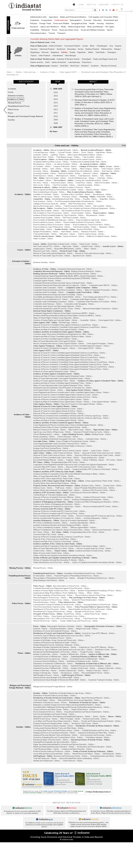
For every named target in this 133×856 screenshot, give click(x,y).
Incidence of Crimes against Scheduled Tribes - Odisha (54, 381)
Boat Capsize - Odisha (110, 171)
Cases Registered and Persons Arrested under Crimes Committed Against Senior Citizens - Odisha (71, 392)
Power (55, 30)
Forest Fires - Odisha (84, 183)
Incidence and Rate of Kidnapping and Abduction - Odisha (96, 502)
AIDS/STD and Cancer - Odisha (45, 719)
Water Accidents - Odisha (43, 239)
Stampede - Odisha (106, 227)
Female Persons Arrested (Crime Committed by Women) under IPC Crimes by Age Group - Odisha (70, 416)
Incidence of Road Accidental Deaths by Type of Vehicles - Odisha (58, 215)
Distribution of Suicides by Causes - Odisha (49, 702)
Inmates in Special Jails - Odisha (71, 670)
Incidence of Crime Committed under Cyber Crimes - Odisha (56, 458)
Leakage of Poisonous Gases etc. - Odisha (49, 204)
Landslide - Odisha (40, 155)
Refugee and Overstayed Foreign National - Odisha (19, 686)
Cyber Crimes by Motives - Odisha (66, 453)
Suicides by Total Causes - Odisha (85, 723)
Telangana (111, 52)
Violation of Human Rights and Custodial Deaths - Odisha (55, 320)
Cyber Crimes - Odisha (99, 451)
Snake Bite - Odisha (107, 199)
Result (93, 81)
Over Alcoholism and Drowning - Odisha (95, 735)
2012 (56, 109)
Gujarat (118, 46)
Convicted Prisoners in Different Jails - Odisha (50, 656)
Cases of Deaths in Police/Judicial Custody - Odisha (75, 441)
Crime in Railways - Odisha (67, 437)
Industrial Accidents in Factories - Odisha (74, 187)
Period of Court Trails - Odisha (45, 251)
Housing (100, 23)
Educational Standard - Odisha (61, 629)
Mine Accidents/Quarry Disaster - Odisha (48, 192)
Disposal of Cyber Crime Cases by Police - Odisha (52, 455)
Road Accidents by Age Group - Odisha (91, 220)
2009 (56, 119)
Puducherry (86, 62)
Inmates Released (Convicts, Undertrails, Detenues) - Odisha (56, 645)
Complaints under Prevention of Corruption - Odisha (96, 302)
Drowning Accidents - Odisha (44, 173)
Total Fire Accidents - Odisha (63, 185)
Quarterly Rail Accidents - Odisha (46, 211)
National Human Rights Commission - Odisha (100, 308)
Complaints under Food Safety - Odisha (48, 292)
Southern (95, 66)
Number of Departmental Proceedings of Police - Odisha (99, 591)
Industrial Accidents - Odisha (88, 185)
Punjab (72, 52)
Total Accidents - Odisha (91, 157)
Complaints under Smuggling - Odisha (79, 304)
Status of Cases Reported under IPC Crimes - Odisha (53, 476)
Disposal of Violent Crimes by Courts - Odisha (91, 432)
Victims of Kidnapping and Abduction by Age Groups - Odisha (56, 506)
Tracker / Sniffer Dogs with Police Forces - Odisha (79, 621)
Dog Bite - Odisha (90, 199)
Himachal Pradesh (47, 49)
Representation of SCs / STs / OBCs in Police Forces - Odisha (56, 618)
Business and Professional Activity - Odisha (70, 756)
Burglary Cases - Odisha (91, 485)
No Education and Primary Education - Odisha (94, 747)
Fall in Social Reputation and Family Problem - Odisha (53, 714)
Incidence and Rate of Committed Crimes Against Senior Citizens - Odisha (61, 402)
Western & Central (108, 66)
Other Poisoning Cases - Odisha (80, 204)
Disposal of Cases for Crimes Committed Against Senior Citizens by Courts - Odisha (65, 395)
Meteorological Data (77, 26)
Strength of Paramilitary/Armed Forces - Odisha (96, 578)
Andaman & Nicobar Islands (67, 59)
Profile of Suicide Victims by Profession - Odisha (51, 751)
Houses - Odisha (70, 169)
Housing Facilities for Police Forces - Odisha (100, 604)
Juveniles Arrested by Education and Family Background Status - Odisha (60, 525)
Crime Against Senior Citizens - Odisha (48, 390)
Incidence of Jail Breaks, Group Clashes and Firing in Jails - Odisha (58, 640)
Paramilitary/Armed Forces (19, 106)
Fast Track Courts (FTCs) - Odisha (46, 246)
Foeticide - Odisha (73, 460)
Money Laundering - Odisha (43, 437)
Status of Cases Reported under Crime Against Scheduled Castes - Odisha (61, 378)
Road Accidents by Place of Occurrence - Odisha (51, 225)
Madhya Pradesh (92, 49)
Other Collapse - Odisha (89, 169)
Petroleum (45, 30)
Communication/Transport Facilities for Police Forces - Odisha (57, 604)
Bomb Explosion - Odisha (43, 176)
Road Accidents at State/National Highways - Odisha (53, 220)
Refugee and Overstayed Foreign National (25, 116)
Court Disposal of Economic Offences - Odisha (87, 492)
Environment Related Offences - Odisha (48, 460)
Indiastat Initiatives (66, 802)
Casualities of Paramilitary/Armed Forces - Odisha (83, 573)
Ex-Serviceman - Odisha (42, 576)
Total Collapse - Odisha (110, 169)
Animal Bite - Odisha (104, 197)
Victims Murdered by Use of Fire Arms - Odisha (51, 562)
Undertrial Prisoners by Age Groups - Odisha (50, 666)
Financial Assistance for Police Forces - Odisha (51, 600)
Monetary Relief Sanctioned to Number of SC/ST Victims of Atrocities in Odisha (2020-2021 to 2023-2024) (95, 102)
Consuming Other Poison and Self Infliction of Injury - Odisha (56, 730)
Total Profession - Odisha (72, 761)
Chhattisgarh (102, 46)
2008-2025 (57, 89)
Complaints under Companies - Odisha (48, 288)
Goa (111, 46)
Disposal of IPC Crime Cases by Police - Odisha (51, 469)
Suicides (11, 120)
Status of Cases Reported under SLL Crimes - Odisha (53, 548)
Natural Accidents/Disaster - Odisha (64, 150)
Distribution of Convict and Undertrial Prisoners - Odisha (54, 631)
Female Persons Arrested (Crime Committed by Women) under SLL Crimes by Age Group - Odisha (70, 418)
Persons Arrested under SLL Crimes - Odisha (94, 548)
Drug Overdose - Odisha (42, 201)
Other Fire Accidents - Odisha (106, 183)
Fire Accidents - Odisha (42, 180)
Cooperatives (47, 20)
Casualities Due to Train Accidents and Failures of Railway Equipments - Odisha (84, 208)
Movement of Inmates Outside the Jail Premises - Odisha (54, 647)
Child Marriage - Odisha (68, 322)
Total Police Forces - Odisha (94, 618)
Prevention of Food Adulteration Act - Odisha (50, 299)
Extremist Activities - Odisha (21, 262)
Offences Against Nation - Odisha (83, 527)
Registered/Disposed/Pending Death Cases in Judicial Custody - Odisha (60, 451)
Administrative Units (38, 17)
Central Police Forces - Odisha (95, 614)
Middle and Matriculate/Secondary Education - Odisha (53, 747)
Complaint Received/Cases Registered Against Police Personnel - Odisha (61, 588)
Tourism (51, 33)
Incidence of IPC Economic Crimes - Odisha (98, 490)
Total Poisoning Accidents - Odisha (77, 206)
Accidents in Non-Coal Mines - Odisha (75, 194)
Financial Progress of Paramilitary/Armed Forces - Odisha (77, 576)
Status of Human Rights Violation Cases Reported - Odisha (55, 318)
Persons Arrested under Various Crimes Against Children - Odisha (58, 343)
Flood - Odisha (87, 152)
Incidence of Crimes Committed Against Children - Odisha (55, 339)
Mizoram (45, 52)
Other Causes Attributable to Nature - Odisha (85, 155)
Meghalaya (34, 52)
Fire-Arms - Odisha (40, 183)
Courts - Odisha (23, 250)
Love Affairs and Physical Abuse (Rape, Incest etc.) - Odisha (55, 721)
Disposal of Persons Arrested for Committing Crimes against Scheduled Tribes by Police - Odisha (70, 369)
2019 (56, 99)
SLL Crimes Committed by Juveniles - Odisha (50, 527)
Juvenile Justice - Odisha (42, 249)
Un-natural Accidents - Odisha (65, 164)
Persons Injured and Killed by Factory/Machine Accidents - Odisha (58, 190)
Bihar (92, 46)
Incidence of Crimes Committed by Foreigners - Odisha (54, 348)
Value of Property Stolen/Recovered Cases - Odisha (94, 488)
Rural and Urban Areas (69, 30)
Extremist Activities (16, 95)
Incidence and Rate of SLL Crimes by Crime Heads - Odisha (55, 541)
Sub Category (26, 81)
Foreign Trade (45, 23)
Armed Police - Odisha (72, 614)
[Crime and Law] (19, 25)
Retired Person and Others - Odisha (86, 754)
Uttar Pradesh (44, 55)
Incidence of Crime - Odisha (22, 415)
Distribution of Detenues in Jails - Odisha (82, 661)
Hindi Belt (64, 66)
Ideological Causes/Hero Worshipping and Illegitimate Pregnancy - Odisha (61, 716)
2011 (56, 113)
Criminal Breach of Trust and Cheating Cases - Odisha (53, 495)
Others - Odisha (90, 249)
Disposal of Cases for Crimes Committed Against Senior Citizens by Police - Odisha (65, 397)
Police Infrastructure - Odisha (44, 602)
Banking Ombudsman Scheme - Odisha (81, 274)
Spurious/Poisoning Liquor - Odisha (47, 206)
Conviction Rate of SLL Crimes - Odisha (48, 534)
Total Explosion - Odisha (87, 176)
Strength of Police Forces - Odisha (88, 611)
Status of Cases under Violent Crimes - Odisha (51, 553)
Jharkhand (61, 49)
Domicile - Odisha (40, 629)
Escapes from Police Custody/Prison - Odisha (50, 448)
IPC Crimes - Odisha (114, 460)
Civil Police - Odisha (41, 616)
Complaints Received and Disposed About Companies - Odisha (57, 290)
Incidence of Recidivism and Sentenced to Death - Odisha (54, 643)
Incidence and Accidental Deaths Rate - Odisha (88, 162)
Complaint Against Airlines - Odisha (47, 281)
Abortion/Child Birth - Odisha (88, 229)
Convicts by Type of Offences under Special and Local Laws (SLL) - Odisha (61, 636)
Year (57, 81)
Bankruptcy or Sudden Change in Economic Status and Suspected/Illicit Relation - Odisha (66, 705)
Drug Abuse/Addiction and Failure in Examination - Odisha (86, 712)
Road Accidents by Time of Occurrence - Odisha (91, 225)
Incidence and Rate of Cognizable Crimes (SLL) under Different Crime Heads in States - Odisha (69, 546)
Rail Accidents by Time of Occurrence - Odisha (51, 213)
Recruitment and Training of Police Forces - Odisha (52, 611)
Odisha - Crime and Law (26, 72)
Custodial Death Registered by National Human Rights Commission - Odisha (62, 446)
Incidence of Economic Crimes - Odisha (98, 497)
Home (9, 72)
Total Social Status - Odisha (44, 700)
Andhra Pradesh (55, 46)
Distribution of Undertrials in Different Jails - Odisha (52, 663)
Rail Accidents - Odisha (102, 206)
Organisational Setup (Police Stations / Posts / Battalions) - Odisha (58, 593)
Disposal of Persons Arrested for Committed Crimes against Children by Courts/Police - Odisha (69, 327)
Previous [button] (5, 110)
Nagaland (55, 52)
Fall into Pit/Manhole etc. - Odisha (81, 178)
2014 (56, 102)
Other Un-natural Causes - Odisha (46, 197)
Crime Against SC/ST (68, 72)
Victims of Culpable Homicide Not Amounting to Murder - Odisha (96, 562)
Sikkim (90, 52)
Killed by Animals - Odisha (96, 190)
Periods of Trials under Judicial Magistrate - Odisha (52, 253)
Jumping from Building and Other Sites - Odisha (96, 733)
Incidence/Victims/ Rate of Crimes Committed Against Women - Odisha (60, 427)
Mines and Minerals (95, 26)
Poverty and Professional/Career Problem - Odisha (100, 721)
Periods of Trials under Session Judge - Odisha (93, 253)
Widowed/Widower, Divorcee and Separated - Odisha (78, 700)
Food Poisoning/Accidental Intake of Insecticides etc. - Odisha (78, 201)
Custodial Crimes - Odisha (96, 439)
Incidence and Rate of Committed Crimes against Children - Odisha (58, 329)
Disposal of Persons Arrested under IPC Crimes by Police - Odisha (58, 513)
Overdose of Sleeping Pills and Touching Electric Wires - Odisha (57, 737)
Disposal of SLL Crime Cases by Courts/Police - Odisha (54, 539)
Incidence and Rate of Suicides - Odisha (77, 749)
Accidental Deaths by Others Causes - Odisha (50, 162)
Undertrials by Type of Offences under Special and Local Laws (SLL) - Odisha (62, 650)
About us (91, 4)
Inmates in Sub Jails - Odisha (97, 670)
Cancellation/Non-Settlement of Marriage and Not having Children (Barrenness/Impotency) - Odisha (71, 707)
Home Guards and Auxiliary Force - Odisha (68, 616)
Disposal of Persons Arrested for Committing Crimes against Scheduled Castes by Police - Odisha (70, 364)
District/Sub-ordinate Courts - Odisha (62, 244)
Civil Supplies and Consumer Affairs (103, 17)
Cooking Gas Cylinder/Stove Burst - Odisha (91, 180)
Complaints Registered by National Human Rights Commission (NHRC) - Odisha (63, 313)
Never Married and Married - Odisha (95, 698)
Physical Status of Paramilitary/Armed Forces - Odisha (54, 578)
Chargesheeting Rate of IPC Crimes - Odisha (68, 462)
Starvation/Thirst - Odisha (43, 157)
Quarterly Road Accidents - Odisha (46, 218)
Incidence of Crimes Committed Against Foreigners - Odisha (86, 346)
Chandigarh (86, 59)
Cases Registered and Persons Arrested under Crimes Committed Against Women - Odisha (68, 425)
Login (81, 4)
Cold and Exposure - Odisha (44, 152)
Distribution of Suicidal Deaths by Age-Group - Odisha (70, 693)
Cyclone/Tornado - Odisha (68, 152)
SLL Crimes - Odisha (41, 532)
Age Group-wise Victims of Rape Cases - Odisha (52, 432)
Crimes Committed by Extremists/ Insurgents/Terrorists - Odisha (58, 439)
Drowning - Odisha (40, 171)
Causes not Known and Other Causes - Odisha (51, 709)
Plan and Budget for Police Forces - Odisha (49, 597)
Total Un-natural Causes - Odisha (91, 234)
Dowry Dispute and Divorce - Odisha (47, 712)
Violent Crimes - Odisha (42, 551)
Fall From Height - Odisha (56, 178)
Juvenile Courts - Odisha (90, 246)
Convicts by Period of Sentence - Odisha (48, 661)
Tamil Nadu (100, 52)
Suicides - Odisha (23, 727)
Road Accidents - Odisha (81, 213)
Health (92, 23)
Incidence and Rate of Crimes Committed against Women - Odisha (58, 420)
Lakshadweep (74, 62)
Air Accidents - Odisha (41, 166)
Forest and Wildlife (61, 23)
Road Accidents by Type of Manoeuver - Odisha (51, 227)
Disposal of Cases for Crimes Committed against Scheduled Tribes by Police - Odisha (66, 360)
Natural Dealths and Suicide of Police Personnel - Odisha (90, 609)
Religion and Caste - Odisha (86, 629)
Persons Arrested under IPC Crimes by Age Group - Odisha (99, 516)
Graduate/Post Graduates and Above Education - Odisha (54, 742)
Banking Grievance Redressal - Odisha (86, 271)
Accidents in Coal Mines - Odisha (45, 194)
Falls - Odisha (105, 176)
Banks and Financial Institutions (73, 17)
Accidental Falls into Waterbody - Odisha (83, 171)
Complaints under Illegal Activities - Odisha (87, 299)
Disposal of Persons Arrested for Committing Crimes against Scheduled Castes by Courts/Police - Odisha (73, 362)
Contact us (117, 4)
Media (63, 26)
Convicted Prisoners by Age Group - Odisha (50, 659)
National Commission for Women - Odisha (49, 430)
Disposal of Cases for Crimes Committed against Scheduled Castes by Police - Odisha (66, 355)
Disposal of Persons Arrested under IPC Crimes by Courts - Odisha (59, 511)
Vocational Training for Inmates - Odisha (103, 680)
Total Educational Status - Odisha (46, 749)
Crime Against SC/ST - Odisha (89, 348)
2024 (56, 96)
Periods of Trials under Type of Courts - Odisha (51, 256)
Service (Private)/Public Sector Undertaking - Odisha (79, 758)
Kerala (80, 49)
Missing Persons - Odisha (19, 568)
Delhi (47, 62)
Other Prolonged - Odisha (70, 719)
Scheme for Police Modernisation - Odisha (88, 600)
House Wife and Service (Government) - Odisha (51, 754)
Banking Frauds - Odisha (101, 434)
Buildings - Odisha (40, 169)
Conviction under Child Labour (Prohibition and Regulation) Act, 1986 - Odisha (63, 334)
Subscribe (104, 4)
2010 (56, 116)
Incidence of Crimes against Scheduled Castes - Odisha (54, 371)
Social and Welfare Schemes (93, 30)
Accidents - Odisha (22, 194)
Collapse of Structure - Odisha (64, 166)
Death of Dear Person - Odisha (83, 709)
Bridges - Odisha (112, 166)
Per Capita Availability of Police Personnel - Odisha (52, 595)
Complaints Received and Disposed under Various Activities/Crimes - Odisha (62, 283)
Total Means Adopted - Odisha (97, 737)
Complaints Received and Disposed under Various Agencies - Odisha (59, 285)
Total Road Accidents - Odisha (84, 227)
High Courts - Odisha (70, 246)
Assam (85, 46)
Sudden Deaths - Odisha (42, 229)
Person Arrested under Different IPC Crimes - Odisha (53, 516)
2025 (56, 92)
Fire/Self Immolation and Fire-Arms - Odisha (99, 730)
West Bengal (70, 55)
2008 (56, 123)
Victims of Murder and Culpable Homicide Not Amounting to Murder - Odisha (62, 555)
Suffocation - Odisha (67, 234)
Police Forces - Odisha (21, 603)
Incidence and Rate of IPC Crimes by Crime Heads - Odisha (95, 469)
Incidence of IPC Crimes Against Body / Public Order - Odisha (56, 478)
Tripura (33, 55)
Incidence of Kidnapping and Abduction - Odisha (90, 499)
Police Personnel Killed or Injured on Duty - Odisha (52, 607)
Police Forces (13, 109)
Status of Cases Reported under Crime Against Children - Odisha (58, 341)
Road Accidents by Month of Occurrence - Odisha (82, 222)
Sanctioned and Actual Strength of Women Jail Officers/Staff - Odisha (59, 680)
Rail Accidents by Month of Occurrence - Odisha (80, 211)
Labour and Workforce (49, 26)
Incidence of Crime (47, 72)
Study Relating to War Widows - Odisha (48, 580)
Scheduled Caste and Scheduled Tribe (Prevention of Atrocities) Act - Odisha (62, 388)
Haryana (33, 49)
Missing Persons (14, 103)
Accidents (12, 89)
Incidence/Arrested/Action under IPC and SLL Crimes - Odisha (56, 308)
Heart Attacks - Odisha (69, 232)
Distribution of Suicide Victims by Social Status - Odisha (54, 695)
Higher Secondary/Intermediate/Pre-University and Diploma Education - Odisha (63, 744)
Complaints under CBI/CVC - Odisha (103, 285)
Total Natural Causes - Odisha (67, 157)
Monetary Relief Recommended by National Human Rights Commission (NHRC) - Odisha (67, 315)
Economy (88, 20)
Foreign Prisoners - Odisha (90, 652)
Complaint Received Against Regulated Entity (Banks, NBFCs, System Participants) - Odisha (68, 276)
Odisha (64, 52)
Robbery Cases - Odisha (42, 488)
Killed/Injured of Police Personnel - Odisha (49, 609)
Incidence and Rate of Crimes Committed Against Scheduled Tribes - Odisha (62, 383)
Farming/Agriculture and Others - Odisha (105, 756)
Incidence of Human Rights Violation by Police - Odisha (54, 591)
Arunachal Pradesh (72, 46)
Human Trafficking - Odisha (93, 460)
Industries (110, 23)
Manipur (117, 49)
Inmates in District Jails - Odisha (83, 668)
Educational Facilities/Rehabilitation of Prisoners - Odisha (55, 652)
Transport (61, 33)
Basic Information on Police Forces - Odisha (69, 586)
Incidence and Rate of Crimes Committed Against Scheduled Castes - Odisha (62, 376)
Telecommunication (38, 33)
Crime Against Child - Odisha (109, 320)
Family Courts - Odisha (88, 244)
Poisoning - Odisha (69, 197)
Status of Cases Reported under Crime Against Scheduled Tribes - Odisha (61, 385)
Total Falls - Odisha (104, 178)
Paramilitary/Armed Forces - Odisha (19, 577)
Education (98, 20)
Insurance (34, 26)
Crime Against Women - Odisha (104, 402)
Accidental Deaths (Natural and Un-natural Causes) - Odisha (78, 159)
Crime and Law (61, 20)
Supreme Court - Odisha (82, 256)
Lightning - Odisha (58, 155)
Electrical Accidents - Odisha (69, 173)
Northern (85, 66)
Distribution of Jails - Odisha (106, 650)
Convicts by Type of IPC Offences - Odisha (98, 633)
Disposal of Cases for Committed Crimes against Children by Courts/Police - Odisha (65, 325)
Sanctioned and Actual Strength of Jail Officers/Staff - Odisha (56, 677)
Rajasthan (81, 52)
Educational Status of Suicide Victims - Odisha (50, 740)
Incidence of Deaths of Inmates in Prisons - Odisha (52, 638)
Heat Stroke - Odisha (104, 152)
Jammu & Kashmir (59, 62)
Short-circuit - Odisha (41, 185)
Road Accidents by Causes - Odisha (47, 222)
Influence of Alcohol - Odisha (92, 232)
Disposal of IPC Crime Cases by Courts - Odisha (84, 467)
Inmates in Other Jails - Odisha (44, 670)
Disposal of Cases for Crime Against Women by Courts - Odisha (57, 409)
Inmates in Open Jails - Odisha (109, 668)
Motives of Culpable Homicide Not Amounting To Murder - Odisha (58, 560)
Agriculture (54, 17)
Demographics (76, 20)
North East (74, 66)
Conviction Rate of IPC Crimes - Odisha (48, 467)
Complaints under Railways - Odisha (47, 304)
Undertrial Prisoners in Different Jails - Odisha (50, 668)
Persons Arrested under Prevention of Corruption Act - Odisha (57, 518)
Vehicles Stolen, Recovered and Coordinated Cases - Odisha (56, 490)
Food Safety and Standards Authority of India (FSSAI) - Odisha (56, 297)
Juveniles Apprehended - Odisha (82, 523)
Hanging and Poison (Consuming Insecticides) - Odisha (54, 733)
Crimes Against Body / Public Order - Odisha (102, 481)
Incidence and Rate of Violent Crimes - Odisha (92, 551)
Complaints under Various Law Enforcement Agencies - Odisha (57, 306)
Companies (35, 20)
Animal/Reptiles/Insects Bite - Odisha (66, 199)
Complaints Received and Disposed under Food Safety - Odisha (57, 295)
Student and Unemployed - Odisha (46, 761)
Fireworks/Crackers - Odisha (62, 183)
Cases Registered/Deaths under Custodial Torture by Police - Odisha (59, 444)
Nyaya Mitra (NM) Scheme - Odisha (67, 249)
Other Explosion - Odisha (65, 176)
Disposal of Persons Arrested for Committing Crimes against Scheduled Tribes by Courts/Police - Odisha (73, 367)
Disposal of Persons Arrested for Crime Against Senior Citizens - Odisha (61, 399)
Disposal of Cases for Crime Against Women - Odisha (81, 404)
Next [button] (127, 110)
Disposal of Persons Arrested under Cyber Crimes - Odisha (97, 455)
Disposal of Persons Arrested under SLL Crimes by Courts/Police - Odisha (61, 537)
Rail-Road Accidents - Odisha (74, 218)
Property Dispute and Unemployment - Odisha (51, 723)
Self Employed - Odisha (112, 754)
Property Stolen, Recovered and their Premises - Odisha (54, 483)
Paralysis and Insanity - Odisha (95, 719)
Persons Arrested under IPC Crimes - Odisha (100, 506)
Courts (10, 92)
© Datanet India (66, 839)
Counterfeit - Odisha (87, 320)
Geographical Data (79, 23)
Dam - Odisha (55, 169)
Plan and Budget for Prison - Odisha (95, 673)
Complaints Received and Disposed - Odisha (74, 269)
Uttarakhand (57, 55)
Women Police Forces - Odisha (45, 621)
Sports (109, 30)
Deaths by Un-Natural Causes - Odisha (101, 236)
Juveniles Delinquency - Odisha (95, 518)
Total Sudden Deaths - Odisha (44, 234)
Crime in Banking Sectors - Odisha (46, 434)
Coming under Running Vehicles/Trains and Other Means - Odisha (58, 728)
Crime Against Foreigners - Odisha (100, 343)
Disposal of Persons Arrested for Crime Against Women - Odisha (58, 413)
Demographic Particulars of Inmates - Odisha (64, 626)
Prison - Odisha (24, 653)
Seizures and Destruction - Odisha (105, 530)
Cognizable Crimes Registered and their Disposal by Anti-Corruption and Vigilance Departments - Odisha (73, 465)
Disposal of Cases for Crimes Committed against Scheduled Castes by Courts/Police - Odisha (69, 353)
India (53, 42)
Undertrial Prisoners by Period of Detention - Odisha (91, 666)
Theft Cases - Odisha (63, 488)
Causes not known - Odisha (73, 236)
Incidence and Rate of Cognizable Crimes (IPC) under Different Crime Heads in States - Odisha (69, 474)
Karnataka (71, 49)
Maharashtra (106, 49)
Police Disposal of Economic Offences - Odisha (51, 499)
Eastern (54, 66)
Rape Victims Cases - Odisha (79, 430)
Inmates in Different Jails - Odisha (73, 654)
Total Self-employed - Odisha (44, 758)
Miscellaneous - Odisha (42, 164)
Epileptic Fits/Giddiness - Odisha (45, 232)
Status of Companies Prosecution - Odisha (101, 290)
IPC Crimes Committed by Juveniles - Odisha (50, 523)
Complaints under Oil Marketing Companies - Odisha (53, 302)
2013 (56, 106)
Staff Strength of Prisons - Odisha (46, 675)
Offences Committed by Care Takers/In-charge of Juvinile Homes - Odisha (61, 530)
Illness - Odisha (99, 716)
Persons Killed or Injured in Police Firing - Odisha (93, 595)
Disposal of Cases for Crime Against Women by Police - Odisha (57, 411)
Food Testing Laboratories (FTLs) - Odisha (99, 297)
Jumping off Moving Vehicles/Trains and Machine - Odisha (55, 735)
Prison (10, 113)
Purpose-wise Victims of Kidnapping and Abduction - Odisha (56, 504)
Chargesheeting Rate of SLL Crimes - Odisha (87, 532)
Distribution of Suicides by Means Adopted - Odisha (53, 726)
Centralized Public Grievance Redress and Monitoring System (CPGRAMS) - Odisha (65, 278)
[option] (26, 109)
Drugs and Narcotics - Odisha (93, 458)
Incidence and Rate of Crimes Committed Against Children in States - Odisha (62, 336)
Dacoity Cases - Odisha (112, 485)
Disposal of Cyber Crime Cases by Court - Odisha (101, 453)
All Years (53, 131)
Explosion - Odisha (90, 173)
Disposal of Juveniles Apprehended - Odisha (77, 520)
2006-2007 (57, 127)
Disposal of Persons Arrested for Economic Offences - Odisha (57, 497)
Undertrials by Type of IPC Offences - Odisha (96, 647)
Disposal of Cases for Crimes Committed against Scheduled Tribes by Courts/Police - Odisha (69, 357)
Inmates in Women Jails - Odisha (45, 673)
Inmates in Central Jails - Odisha (45, 654)
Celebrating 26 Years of (58, 833)
